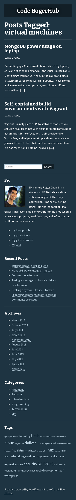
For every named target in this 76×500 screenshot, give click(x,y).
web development (48, 470)
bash (35, 435)
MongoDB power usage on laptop (33, 49)
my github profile (22, 240)
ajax (6, 436)
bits (44, 436)
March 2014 (18, 335)
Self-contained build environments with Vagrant (36, 106)
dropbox (46, 443)
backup (27, 436)
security (30, 463)
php (38, 457)
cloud (9, 442)
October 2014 (20, 325)
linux (49, 450)
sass (20, 464)
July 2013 (17, 349)
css (22, 443)
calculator (50, 436)
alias (19, 436)
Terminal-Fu (19, 409)
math (63, 450)
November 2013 (21, 339)
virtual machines (27, 470)
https (33, 450)
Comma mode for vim (25, 275)
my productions (21, 235)
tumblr (62, 465)
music (6, 457)
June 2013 (18, 354)
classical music (60, 436)
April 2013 (18, 364)
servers (45, 463)
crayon (17, 443)
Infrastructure (20, 399)
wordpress (11, 476)
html (21, 450)
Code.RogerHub (38, 10)
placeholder (44, 457)
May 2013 (17, 359)
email (53, 443)
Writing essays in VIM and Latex (30, 265)
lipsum (57, 451)
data (40, 443)
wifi (62, 470)
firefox (68, 443)
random (54, 456)
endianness (61, 443)
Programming (20, 404)
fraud (15, 450)
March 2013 (18, 368)
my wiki (16, 245)
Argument (18, 389)
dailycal (31, 442)
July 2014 (17, 330)
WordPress (35, 489)
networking (17, 456)
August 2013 (19, 344)
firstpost (7, 451)
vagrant (8, 470)
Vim (14, 413)
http (27, 450)
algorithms (12, 436)
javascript (41, 451)
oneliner (30, 456)
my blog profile (21, 230)
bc (41, 436)
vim (15, 470)
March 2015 (18, 320)
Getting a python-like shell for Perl (33, 290)
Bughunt (17, 394)
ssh (56, 464)
